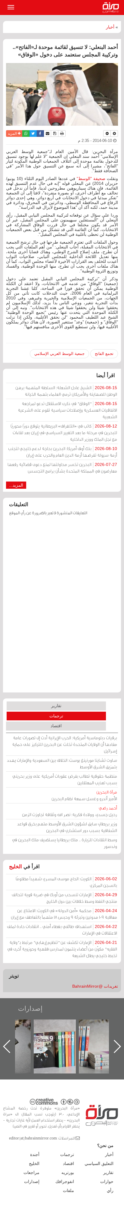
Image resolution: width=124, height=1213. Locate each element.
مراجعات (31, 1172)
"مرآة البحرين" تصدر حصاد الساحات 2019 (84, 1033)
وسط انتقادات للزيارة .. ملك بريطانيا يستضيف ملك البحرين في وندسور (64, 842)
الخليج (15, 866)
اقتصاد (56, 725)
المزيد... (16, 485)
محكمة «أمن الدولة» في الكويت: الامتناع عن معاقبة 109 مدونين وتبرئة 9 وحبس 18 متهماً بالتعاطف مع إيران (64, 913)
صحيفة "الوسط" (92, 178)
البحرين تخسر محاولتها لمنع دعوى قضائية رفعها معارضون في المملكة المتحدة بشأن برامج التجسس (62, 467)
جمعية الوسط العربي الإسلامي (59, 353)
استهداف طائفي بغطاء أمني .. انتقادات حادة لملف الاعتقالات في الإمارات (62, 929)
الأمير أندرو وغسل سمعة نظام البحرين (84, 795)
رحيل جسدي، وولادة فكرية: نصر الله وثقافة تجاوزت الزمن (69, 811)
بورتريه (67, 1172)
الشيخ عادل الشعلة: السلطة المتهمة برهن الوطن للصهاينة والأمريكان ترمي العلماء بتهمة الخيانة (66, 390)
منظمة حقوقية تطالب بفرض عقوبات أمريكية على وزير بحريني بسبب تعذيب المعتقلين (64, 779)
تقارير (56, 705)
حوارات (106, 1181)
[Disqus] (62, 607)
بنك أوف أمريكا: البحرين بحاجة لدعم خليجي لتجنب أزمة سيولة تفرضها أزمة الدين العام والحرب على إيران (62, 451)
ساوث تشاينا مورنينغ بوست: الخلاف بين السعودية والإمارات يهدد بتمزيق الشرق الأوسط (62, 763)
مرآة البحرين (112, 7)
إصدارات (30, 1008)
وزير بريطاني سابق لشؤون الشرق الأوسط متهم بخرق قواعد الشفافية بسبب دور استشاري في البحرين (67, 827)
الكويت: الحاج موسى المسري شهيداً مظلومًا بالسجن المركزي (66, 881)
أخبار (110, 27)
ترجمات (56, 715)
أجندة (34, 1154)
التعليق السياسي (99, 1163)
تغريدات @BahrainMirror (95, 986)
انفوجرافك (64, 1181)
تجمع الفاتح (104, 353)
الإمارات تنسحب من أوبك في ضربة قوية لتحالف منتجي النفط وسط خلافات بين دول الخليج (64, 897)
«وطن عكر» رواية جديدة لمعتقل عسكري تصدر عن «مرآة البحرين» (39, 1036)
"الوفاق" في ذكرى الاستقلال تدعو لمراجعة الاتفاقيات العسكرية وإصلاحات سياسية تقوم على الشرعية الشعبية (67, 410)
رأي (110, 1190)
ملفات (68, 1190)
